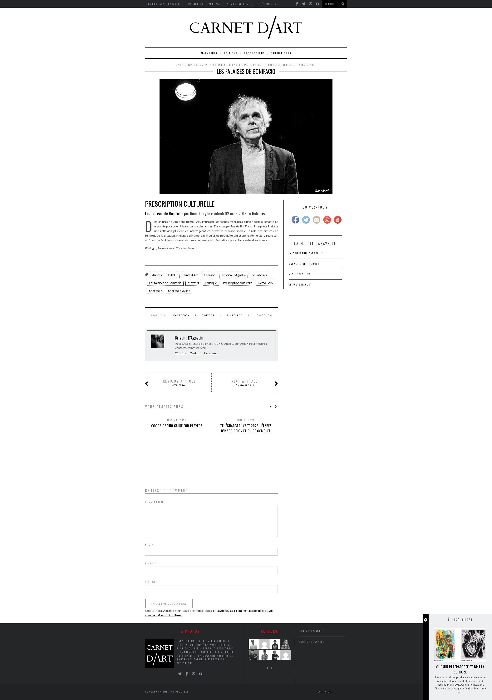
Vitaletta (178, 383)
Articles (219, 64)
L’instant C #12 (244, 383)
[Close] (425, 620)
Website (181, 353)
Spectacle (155, 290)
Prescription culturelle (237, 283)
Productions (254, 53)
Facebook (181, 315)
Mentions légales (311, 641)
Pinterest (235, 315)
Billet (171, 275)
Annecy (157, 275)
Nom (149, 544)
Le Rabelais (259, 275)
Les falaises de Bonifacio (164, 213)
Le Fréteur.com (300, 284)
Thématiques (281, 53)
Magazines (209, 53)
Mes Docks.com (299, 274)
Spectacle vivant (179, 290)
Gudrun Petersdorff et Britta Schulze (460, 669)
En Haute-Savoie (239, 64)
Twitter (208, 315)
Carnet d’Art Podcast (305, 263)
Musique (211, 283)
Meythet (193, 283)
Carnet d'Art (189, 275)
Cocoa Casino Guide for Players (177, 425)
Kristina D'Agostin (194, 64)
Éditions (231, 53)
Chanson (209, 275)
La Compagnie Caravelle (306, 253)
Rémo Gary (265, 283)
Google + (264, 315)
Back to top (324, 692)
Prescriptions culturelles (273, 64)
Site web (151, 582)
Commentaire (154, 502)
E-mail (150, 563)
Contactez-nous (311, 631)
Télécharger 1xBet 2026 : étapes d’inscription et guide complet (246, 428)
